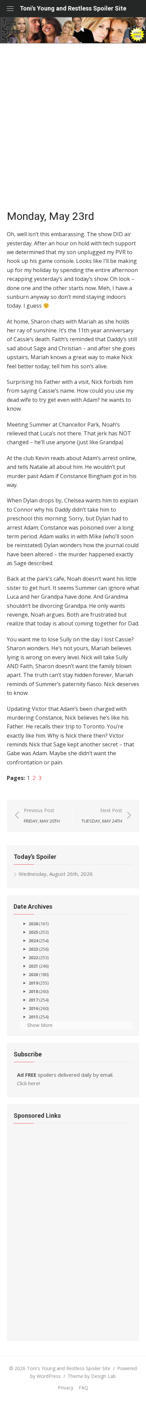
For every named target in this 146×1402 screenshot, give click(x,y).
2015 (33, 1017)
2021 (33, 966)
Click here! (28, 1083)
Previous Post (42, 815)
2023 (33, 949)
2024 (33, 940)
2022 (33, 957)
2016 (33, 1008)
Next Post (101, 815)
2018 (33, 991)
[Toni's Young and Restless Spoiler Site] (73, 30)
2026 (33, 924)
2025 (33, 932)
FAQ (83, 1387)
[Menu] (10, 8)
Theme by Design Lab (92, 1376)
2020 (33, 974)
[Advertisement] (73, 130)
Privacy (65, 1387)
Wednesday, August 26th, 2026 (56, 873)
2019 (33, 983)
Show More (40, 1025)
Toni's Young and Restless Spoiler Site (73, 8)
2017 (33, 1000)
